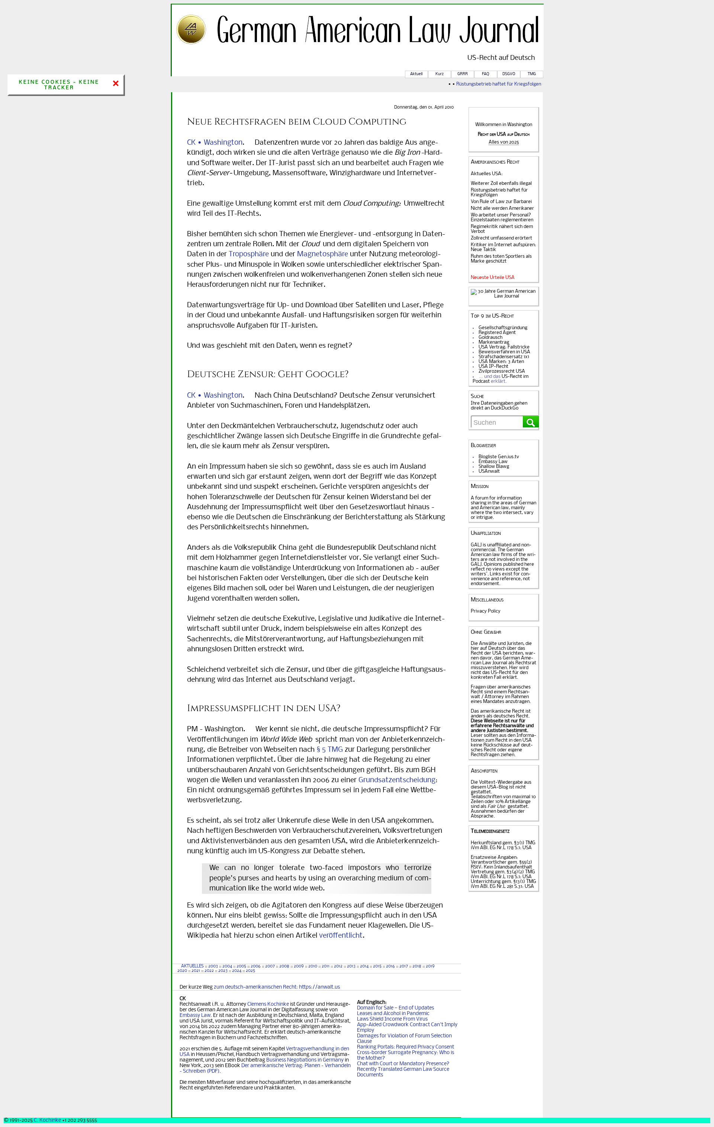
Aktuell (416, 74)
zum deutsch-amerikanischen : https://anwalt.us (277, 987)
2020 (181, 971)
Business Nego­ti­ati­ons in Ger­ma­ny (305, 1060)
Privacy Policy (486, 611)
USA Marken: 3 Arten (501, 361)
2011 (325, 966)
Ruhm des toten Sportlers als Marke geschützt (501, 259)
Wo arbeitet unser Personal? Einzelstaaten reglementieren (502, 217)
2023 (223, 971)
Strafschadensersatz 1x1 (504, 356)
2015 (377, 966)
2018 (416, 966)
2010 (312, 966)
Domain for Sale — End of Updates (395, 1008)
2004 (227, 966)
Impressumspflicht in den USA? (264, 708)
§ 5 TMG (329, 750)
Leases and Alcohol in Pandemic (393, 1014)
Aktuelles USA (486, 173)
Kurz (439, 74)
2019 (430, 966)
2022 (209, 971)
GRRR (462, 74)
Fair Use (496, 806)
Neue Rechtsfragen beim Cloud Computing (296, 121)
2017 (403, 966)
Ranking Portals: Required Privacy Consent (405, 1047)
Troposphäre (249, 254)
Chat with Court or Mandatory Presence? (403, 1064)
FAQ (485, 74)
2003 (213, 966)
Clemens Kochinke (268, 1004)
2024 (236, 971)
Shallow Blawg (494, 466)
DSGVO (508, 74)
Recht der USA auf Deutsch (504, 134)
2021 (196, 971)
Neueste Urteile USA (493, 277)
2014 (364, 966)
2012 (338, 966)
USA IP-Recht (493, 366)
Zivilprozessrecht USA (502, 371)
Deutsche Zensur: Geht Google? (268, 374)
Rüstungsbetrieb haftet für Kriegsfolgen (490, 84)
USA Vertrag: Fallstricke (504, 347)
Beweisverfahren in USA (504, 352)
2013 (351, 966)
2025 (250, 971)
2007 (270, 966)
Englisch (375, 1002)
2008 (284, 966)
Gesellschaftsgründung (503, 327)
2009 (299, 966)
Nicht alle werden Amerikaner (502, 208)
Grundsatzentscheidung (396, 780)
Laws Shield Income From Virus (392, 1019)
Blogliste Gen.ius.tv (499, 457)
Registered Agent (497, 332)
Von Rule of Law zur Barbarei (501, 201)
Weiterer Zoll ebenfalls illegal (501, 183)
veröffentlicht (341, 936)
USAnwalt (489, 471)
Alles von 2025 (504, 142)
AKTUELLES (192, 966)
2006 (256, 966)
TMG (532, 74)
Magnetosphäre (322, 254)
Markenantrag (494, 342)
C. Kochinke (47, 1120)
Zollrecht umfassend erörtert (501, 238)
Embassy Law (195, 1015)
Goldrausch (490, 337)
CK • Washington (214, 143)
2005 (241, 966)
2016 (390, 966)
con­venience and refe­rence (501, 576)
